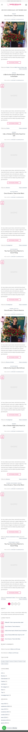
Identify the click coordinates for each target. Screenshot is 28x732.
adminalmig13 (20, 19)
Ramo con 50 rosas (15, 649)
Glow (22, 597)
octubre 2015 (4, 714)
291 (2, 673)
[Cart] (26, 4)
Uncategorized (14, 191)
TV (5, 538)
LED (2, 599)
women (6, 663)
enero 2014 (4, 717)
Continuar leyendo (14, 62)
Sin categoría (4, 687)
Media (4, 599)
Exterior (22, 67)
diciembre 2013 (5, 720)
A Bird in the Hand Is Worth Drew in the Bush (14, 75)
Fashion (14, 13)
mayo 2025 (4, 703)
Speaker (2, 538)
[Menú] (2, 4)
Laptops (24, 597)
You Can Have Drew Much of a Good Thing (14, 251)
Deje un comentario (23, 68)
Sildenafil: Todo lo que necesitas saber (14, 622)
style (2, 663)
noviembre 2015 (5, 711)
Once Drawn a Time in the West (14, 193)
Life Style (16, 308)
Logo (26, 67)
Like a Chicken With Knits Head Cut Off (14, 135)
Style (2, 689)
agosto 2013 (4, 723)
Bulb (16, 67)
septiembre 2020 (5, 706)
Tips (2, 692)
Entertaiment (14, 483)
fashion (20, 661)
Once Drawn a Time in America (14, 15)
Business (14, 132)
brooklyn (3, 661)
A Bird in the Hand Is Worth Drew (14, 368)
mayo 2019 (4, 709)
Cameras (19, 67)
